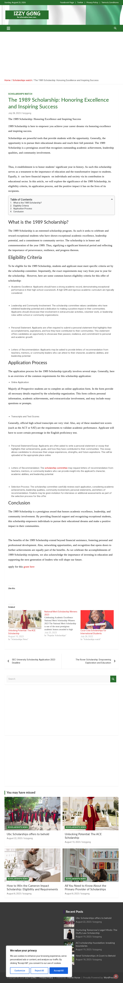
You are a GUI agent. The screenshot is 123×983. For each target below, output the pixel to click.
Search (113, 679)
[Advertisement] (61, 54)
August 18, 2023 (83, 959)
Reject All (39, 970)
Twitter (80, 2)
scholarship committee (56, 468)
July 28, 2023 (14, 113)
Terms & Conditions (110, 2)
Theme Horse (73, 977)
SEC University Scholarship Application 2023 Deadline (33, 661)
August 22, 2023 (14, 838)
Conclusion (18, 211)
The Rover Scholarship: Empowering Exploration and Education (93, 661)
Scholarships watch (20, 94)
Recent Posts (74, 911)
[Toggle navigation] (8, 28)
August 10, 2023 (72, 842)
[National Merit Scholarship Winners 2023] (62, 623)
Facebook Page (67, 2)
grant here (29, 566)
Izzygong (26, 113)
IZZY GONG (30, 977)
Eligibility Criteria (21, 206)
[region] (39, 961)
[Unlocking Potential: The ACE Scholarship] (24, 619)
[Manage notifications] (116, 976)
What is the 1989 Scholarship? (27, 203)
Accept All (59, 970)
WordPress (109, 977)
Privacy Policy (92, 2)
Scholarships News (18, 827)
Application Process (22, 208)
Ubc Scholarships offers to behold (28, 834)
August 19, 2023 (83, 936)
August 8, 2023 (14, 893)
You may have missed (21, 792)
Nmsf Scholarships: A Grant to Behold (96, 956)
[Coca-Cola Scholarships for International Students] (97, 619)
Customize (19, 970)
